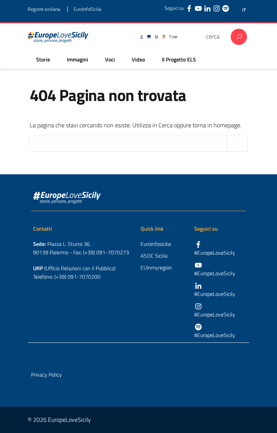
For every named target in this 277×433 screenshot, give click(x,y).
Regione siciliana (44, 8)
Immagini (77, 59)
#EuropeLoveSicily (214, 253)
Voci (110, 59)
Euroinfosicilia (156, 244)
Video (138, 59)
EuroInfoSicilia (87, 8)
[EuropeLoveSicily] (58, 37)
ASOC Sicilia (154, 256)
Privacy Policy (46, 375)
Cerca (239, 37)
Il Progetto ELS (179, 59)
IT (244, 10)
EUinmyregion (156, 267)
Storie (43, 59)
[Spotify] (226, 8)
